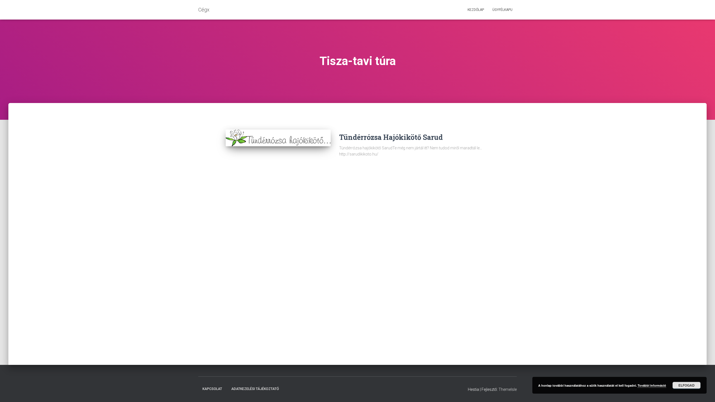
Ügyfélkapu (502, 10)
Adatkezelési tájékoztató (255, 389)
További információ (652, 385)
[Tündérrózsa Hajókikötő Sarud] (278, 138)
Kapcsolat (212, 389)
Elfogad (686, 385)
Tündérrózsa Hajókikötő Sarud (391, 137)
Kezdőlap (476, 10)
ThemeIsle (508, 389)
